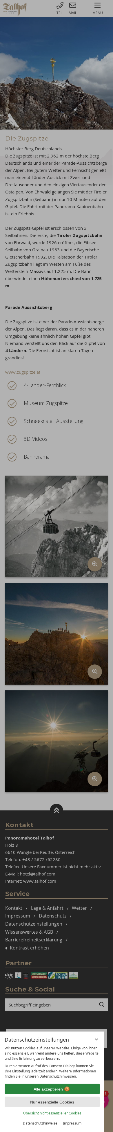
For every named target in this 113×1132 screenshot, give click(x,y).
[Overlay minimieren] (96, 1039)
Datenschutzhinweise (40, 1123)
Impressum (72, 1123)
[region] (52, 1062)
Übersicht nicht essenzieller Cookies (52, 1113)
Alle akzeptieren (48, 1089)
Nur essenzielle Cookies (52, 1102)
